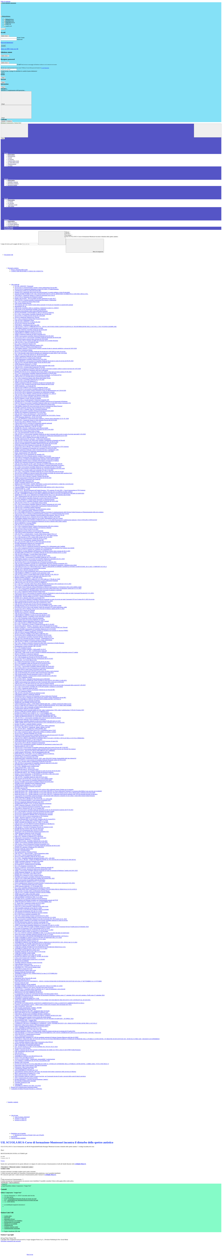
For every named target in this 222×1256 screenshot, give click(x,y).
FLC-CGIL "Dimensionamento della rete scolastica (29, 884)
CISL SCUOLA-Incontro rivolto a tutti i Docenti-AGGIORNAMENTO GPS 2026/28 (38, 463)
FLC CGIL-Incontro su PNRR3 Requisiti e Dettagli (29, 622)
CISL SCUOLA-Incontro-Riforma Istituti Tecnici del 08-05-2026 (32, 362)
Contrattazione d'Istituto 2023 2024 (24, 1068)
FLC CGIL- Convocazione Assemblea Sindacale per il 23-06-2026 (33, 314)
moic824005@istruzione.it (22, 1198)
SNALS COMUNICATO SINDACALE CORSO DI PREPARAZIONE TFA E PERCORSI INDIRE (43, 705)
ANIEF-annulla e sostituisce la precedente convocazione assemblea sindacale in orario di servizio (41, 920)
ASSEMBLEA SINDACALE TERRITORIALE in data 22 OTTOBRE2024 (36, 973)
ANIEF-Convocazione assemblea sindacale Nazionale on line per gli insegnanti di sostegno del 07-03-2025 (44, 809)
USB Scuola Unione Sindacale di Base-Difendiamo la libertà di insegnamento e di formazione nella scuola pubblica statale (48, 587)
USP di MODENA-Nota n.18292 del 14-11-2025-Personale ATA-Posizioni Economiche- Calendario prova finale (46, 565)
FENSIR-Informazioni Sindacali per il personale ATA (29, 543)
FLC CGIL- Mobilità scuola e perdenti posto (27, 766)
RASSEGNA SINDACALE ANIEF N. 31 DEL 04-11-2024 (31, 945)
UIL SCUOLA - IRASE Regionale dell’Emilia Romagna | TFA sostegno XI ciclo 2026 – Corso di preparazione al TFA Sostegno (50, 490)
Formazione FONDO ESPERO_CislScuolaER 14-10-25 (30, 649)
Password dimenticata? (7, 42)
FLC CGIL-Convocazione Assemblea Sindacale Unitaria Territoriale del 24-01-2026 (38, 504)
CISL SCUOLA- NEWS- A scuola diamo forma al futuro (30, 641)
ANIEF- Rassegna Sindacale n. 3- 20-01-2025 (27, 862)
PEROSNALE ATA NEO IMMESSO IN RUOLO (29, 992)
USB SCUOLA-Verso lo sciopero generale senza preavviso (31, 644)
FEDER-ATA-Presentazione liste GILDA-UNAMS (29, 830)
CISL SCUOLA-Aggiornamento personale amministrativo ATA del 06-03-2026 (36, 442)
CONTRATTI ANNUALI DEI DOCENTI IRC (28, 290)
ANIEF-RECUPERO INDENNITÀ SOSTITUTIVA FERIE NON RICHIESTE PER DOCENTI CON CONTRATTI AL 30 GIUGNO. (53, 1000)
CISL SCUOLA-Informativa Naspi (24, 320)
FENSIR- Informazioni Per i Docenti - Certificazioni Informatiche (33, 439)
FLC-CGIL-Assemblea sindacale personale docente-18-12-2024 (32, 887)
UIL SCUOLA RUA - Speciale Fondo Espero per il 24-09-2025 (32, 679)
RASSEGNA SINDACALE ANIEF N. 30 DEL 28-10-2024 (31, 956)
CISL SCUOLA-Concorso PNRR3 (24, 524)
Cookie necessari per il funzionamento (11, 1179)
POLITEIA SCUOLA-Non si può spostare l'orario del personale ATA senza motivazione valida (41, 607)
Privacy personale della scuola (19, 269)
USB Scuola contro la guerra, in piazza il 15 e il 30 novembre (31, 931)
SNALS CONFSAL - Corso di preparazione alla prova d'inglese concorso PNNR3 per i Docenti (41, 627)
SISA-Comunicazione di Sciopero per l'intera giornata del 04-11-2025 (34, 601)
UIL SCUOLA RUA (20, 975)
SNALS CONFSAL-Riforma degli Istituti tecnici (28, 347)
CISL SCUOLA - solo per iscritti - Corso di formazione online (32, 853)
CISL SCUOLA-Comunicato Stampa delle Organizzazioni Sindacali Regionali (36, 506)
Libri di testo (14, 1115)
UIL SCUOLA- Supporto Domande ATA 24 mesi (28, 733)
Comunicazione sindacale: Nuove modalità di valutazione (30, 719)
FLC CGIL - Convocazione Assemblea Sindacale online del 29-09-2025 (34, 666)
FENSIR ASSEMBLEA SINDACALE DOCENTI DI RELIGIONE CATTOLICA (38, 699)
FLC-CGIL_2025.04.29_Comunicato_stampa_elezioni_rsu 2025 (32, 727)
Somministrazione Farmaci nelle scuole (25, 970)
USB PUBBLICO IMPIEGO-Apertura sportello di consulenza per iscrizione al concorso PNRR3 (41, 630)
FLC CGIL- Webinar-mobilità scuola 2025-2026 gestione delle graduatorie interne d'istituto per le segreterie (44, 789)
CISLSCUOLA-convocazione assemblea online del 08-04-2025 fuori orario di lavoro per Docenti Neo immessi (45, 749)
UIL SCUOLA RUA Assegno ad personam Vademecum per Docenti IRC (35, 689)
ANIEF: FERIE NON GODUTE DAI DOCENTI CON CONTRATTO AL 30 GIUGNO (40, 722)
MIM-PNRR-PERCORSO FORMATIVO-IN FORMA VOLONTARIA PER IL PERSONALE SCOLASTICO (46, 889)
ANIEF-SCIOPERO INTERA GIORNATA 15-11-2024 (30, 939)
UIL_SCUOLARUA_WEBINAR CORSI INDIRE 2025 (30, 728)
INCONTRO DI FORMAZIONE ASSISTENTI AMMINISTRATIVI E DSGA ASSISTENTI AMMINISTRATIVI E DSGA (49, 1003)
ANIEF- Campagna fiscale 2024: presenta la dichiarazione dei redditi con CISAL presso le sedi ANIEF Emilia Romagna (48, 1050)
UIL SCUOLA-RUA (20, 1054)
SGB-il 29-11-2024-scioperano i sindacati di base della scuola (31, 906)
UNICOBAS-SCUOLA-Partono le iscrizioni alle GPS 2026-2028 (33, 445)
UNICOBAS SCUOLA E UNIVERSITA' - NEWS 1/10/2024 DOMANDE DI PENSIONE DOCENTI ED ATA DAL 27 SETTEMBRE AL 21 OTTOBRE (58, 981)
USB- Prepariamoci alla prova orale (24, 1051)
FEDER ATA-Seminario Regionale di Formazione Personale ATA (33, 462)
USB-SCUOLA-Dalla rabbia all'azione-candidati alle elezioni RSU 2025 (35, 878)
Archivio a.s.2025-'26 (20, 1118)
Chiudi (3, 77)
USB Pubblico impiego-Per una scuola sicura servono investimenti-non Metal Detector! (38, 406)
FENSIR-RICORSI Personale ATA (24, 481)
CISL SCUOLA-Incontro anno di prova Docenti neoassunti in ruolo (33, 604)
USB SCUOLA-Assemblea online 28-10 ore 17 (28, 965)
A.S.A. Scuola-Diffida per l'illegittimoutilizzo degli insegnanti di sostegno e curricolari (38, 590)
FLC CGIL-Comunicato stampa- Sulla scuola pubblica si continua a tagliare (35, 732)
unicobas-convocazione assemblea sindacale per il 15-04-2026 (32, 396)
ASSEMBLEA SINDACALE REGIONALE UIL (28, 1056)
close (2, 138)
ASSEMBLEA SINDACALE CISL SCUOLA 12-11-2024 (31, 948)
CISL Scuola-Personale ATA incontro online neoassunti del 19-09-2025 (34, 672)
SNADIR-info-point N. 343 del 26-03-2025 (27, 769)
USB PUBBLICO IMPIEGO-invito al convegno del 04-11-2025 (32, 615)
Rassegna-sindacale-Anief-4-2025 (24, 848)
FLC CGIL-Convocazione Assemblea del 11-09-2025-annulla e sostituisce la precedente (39, 686)
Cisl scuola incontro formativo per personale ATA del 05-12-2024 (32, 923)
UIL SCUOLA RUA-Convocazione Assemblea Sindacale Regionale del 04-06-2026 (38, 337)
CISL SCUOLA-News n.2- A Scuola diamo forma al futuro (31, 613)
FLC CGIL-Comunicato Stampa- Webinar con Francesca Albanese (33, 527)
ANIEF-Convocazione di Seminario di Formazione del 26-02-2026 (33, 478)
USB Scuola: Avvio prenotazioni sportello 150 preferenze (30, 309)
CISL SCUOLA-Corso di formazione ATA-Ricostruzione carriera (33, 509)
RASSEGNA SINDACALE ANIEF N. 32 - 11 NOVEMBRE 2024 (33, 713)
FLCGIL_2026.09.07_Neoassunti (24, 286)
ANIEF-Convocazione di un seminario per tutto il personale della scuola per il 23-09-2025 (39, 682)
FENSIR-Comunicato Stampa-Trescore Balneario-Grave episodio (32, 407)
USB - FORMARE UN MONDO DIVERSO (27, 1045)
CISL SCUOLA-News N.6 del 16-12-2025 (26, 529)
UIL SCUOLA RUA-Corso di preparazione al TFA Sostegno (31, 816)
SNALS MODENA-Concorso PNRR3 (25, 523)
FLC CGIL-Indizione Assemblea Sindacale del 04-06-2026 (31, 329)
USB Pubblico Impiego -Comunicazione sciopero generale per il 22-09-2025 (36, 675)
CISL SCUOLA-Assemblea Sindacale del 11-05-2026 (29, 379)
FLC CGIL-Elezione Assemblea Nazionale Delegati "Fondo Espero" (33, 636)
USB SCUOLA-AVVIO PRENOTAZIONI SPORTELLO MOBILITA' (35, 824)
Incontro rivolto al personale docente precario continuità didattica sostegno (35, 714)
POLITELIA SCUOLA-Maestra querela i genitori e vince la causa (33, 456)
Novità (68, 233)
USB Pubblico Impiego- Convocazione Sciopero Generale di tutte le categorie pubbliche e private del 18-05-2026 (46, 348)
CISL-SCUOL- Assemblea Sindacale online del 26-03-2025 (31, 777)
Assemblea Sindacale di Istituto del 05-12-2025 (27, 545)
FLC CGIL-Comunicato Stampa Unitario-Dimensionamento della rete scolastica (36, 526)
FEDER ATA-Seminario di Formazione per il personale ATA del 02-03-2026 (36, 448)
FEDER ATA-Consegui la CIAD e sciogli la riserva (29, 875)
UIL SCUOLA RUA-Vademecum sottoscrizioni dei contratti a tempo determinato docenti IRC (40, 697)
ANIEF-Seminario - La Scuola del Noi (25, 386)
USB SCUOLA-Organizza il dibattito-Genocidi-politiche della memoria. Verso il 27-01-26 (39, 515)
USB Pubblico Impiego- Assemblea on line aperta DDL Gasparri (32, 616)
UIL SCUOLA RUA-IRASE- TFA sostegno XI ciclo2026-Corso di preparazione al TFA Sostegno (42, 446)
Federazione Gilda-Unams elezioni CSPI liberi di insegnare (31, 1065)
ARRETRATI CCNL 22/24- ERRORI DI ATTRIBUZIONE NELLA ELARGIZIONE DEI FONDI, (43, 495)
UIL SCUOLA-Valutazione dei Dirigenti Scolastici (28, 297)
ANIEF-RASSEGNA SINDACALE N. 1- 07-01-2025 (30, 881)
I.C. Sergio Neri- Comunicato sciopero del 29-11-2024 (29, 903)
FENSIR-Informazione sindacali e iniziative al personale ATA (31, 922)
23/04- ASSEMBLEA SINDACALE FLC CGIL (28, 1028)
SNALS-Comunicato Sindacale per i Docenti (27, 317)
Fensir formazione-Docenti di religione (25, 1040)
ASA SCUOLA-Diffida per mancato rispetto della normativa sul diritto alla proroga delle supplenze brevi (43, 473)
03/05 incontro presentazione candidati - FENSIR (28, 1007)
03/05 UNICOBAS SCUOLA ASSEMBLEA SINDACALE (31, 1012)
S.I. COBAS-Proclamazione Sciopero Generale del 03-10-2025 (32, 661)
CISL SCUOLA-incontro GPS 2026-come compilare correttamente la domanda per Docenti (40, 440)
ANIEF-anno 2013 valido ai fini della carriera (27, 894)
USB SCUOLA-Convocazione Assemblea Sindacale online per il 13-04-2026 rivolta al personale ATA (43, 403)
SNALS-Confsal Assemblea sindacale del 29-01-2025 (29, 856)
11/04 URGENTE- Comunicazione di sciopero (27, 1034)
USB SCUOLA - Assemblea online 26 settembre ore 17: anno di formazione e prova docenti (40, 989)
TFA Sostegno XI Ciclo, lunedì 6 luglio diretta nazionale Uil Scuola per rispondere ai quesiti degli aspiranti (44, 304)
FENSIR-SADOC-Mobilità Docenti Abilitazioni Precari (30, 783)
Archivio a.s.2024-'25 (20, 1120)
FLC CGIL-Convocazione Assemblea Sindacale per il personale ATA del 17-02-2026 (38, 467)
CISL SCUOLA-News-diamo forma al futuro (27, 431)
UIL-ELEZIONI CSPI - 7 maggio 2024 (25, 1020)
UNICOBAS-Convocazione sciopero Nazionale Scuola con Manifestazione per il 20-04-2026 (40, 390)
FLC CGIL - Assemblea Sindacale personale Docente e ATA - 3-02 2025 (34, 858)
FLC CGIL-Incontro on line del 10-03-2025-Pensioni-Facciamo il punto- (34, 811)
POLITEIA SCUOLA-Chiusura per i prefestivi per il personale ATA (33, 549)
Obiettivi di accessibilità (10, 1223)
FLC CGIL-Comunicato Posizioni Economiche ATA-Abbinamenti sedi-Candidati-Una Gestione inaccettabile (44, 548)
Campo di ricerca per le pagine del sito (11, 244)
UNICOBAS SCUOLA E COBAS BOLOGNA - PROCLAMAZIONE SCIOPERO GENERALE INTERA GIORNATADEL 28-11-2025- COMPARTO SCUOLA (61, 566)
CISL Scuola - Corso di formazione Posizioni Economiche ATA (32, 844)
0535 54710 (10, 1197)
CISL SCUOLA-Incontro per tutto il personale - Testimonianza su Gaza (34, 638)
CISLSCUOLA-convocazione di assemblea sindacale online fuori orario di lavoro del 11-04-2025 (41, 747)
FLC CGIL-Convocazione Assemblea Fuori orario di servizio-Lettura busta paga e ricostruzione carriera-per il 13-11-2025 (48, 588)
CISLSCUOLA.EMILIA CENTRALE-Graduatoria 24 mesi (31, 387)
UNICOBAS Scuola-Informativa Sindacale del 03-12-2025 (31, 538)
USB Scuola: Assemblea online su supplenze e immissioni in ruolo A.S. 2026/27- (37, 308)
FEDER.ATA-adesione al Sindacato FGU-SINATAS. (29, 847)
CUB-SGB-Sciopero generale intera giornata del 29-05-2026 (31, 339)
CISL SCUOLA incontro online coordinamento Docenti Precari (32, 891)
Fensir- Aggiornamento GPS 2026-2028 (26, 453)
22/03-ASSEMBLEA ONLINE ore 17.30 (26, 1070)
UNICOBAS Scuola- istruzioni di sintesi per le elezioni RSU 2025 (33, 869)
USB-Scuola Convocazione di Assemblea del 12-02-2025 (30, 838)
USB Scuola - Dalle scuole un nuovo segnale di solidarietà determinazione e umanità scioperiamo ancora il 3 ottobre (46, 652)
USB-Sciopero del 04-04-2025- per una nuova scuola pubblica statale (34, 778)
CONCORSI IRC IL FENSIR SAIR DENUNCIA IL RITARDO (33, 944)
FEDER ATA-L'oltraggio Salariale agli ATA (27, 569)
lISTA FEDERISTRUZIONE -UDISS (25, 1009)
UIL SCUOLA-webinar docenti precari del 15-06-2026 (30, 315)
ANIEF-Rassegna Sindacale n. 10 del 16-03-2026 (28, 417)
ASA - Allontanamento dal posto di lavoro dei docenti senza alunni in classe (35, 496)
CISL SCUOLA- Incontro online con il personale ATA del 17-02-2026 (34, 470)
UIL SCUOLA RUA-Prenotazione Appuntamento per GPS (31, 474)
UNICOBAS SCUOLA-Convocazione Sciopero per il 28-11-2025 (33, 560)
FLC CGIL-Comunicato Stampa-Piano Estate (27, 301)
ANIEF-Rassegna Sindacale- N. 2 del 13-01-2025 (28, 872)
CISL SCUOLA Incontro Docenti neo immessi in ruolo (30, 693)
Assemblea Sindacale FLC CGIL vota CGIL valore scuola (30, 1029)
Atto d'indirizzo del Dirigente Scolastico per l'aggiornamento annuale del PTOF (36, 900)
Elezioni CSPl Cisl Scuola (22, 1062)
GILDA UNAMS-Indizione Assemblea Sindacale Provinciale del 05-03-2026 (36, 443)
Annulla (3, 121)
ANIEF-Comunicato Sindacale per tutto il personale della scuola (32, 356)
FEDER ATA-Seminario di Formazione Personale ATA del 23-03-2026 (34, 429)
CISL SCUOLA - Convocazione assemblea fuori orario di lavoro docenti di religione (38, 718)
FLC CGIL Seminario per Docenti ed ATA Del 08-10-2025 (31, 657)
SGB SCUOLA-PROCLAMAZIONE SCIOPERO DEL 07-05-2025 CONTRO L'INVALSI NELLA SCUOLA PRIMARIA (49, 738)
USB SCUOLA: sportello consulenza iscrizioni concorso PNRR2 (33, 892)
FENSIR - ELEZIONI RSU (22, 850)
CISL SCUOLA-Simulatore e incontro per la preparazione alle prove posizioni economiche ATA (41, 563)
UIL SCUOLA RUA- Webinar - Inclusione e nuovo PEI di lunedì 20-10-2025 (36, 626)
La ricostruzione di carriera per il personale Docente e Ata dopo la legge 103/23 (36, 993)
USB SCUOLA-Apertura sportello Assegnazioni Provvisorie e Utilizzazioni (35, 300)
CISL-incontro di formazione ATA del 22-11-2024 (28, 911)
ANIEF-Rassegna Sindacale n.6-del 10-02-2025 (28, 833)
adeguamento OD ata (20, 306)
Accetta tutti (27, 1167)
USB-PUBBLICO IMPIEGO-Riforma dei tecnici (28, 333)
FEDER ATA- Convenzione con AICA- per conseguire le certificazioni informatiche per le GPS (41, 435)
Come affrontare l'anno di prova (23, 964)
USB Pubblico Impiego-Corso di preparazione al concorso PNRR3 (33, 594)
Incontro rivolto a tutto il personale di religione (27, 700)
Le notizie (68, 235)
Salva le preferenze (14, 1182)
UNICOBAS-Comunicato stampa (24, 997)
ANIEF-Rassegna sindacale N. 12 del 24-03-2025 (28, 775)
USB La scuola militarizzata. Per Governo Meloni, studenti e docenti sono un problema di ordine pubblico (44, 492)
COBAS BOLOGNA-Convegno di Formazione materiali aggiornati (33, 423)
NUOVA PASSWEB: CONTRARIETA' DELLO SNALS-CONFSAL (34, 312)
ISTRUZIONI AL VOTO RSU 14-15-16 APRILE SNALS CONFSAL (34, 753)
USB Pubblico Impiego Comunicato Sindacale (27, 694)
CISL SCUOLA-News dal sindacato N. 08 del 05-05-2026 (31, 354)
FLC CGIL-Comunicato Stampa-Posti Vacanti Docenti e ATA (31, 319)
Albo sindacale (15, 284)
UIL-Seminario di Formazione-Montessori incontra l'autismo (31, 912)
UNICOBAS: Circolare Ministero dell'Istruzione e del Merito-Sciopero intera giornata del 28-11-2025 (42, 551)
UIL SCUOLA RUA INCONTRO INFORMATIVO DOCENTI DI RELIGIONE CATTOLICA (41, 936)
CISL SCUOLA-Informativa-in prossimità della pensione (30, 568)
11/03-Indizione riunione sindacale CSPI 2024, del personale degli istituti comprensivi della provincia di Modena (45, 1071)
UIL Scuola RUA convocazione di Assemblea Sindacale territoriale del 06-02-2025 (37, 845)
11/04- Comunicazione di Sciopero (24, 1035)
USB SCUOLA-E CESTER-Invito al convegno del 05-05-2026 (32, 376)
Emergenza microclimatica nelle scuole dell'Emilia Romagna (31, 311)
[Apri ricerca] (207, 130)
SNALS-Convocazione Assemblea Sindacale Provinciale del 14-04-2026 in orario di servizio (40, 351)
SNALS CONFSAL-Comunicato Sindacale (27, 654)
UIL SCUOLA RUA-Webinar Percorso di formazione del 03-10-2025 (34, 658)
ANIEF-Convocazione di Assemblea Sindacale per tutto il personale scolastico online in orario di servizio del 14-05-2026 (48, 368)
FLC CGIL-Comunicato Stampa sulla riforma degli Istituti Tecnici (33, 378)
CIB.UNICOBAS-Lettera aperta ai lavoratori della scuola (30, 669)
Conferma (9, 121)
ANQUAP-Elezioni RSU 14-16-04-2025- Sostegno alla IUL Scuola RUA (35, 819)
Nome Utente (20, 37)
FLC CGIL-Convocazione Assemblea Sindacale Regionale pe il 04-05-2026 (35, 373)
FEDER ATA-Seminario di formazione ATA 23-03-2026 (30, 412)
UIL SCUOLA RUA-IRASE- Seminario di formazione (30, 742)
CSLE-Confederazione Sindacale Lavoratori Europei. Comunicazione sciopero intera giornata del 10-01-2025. (45, 883)
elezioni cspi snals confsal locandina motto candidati (29, 1043)
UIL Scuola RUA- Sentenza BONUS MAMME (28, 864)
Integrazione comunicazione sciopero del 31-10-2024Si (30, 959)
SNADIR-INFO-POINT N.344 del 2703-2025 (27, 764)
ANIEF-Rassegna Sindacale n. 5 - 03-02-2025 (27, 839)
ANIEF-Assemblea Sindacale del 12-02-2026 (27, 482)
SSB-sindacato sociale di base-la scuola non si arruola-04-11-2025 (33, 602)
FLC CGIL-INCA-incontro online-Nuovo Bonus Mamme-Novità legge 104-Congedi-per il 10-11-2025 (43, 583)
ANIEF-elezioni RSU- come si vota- (25, 767)
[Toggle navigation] (14, 130)
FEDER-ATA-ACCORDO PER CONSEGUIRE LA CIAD (31, 820)
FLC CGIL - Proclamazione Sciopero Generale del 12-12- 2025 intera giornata (36, 535)
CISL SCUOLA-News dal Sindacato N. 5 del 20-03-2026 (30, 414)
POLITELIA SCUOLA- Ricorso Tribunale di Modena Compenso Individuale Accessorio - (39, 465)
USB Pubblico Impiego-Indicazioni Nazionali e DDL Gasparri (32, 621)
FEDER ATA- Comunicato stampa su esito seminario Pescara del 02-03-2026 (36, 420)
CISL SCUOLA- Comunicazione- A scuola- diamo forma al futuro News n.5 (36, 534)
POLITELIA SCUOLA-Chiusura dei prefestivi (27, 905)
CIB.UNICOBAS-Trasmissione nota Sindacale (27, 479)
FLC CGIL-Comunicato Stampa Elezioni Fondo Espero (30, 591)
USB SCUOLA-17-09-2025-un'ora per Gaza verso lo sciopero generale (34, 683)
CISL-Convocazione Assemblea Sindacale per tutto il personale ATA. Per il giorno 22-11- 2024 (41, 919)
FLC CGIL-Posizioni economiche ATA (25, 866)
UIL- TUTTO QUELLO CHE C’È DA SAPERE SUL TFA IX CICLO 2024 (36, 1046)
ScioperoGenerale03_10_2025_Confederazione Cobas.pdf (31, 651)
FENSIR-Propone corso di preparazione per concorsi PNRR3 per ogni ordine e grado (38, 605)
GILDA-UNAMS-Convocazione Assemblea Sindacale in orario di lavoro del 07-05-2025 (39, 735)
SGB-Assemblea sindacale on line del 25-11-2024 (28, 908)
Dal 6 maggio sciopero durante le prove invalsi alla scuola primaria (33, 1017)
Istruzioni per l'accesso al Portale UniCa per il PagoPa (29, 1135)
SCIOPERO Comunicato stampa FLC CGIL (27, 998)
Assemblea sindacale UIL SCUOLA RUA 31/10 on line (30, 951)
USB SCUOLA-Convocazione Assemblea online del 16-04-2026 (32, 389)
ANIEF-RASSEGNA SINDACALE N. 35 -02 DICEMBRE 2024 (33, 901)
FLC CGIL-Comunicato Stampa (23, 350)
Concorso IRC (19, 1084)
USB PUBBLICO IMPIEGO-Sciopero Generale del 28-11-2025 (32, 555)
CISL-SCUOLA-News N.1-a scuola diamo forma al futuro (31, 502)
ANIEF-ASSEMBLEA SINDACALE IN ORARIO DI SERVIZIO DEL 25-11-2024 (38, 937)
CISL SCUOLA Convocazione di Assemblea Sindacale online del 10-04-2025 (36, 763)
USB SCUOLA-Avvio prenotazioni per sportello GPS (29, 454)
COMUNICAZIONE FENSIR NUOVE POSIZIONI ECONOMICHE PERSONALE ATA (40, 947)
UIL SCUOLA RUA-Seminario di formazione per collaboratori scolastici (35, 392)
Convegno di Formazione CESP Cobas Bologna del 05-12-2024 (32, 928)
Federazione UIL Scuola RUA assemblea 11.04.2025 (29, 755)
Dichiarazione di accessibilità (12, 1222)
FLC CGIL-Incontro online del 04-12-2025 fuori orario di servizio (33, 541)
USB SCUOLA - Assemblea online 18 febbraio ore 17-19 (30, 485)
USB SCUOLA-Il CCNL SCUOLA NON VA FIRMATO (31, 582)
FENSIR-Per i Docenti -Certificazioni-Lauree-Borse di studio (31, 428)
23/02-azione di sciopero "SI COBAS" (25, 1074)
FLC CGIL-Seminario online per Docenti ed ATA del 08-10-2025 (33, 663)
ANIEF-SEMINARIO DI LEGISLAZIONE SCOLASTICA (31, 895)
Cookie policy (8, 1216)
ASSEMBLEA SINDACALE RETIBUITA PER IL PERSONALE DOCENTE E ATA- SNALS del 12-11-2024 (46, 942)
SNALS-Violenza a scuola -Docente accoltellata (28, 398)
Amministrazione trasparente (12, 1228)
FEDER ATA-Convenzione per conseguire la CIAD (29, 825)
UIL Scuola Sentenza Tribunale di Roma (26, 852)
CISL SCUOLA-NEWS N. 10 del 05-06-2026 (27, 322)
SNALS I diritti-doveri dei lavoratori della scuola (28, 990)
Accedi (3, 29)
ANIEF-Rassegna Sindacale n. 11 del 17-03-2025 (28, 785)
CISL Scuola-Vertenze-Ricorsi (23, 303)
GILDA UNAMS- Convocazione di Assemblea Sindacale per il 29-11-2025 (35, 557)
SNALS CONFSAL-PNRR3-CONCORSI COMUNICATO (31, 633)
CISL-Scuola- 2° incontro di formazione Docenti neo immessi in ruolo (34, 827)
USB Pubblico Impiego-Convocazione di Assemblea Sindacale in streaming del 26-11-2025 (40, 559)
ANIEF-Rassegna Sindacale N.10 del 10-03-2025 (28, 797)
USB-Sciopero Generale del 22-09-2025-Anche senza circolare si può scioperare (37, 671)
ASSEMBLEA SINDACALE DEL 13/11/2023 (28, 1085)
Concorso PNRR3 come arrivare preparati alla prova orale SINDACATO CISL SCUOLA (39, 487)
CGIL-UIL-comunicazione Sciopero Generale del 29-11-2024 (31, 915)
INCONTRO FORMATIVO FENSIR (25, 1081)
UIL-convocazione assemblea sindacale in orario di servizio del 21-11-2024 (35, 917)
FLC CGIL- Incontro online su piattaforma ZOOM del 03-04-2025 (33, 761)
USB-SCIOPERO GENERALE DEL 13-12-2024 (28, 897)
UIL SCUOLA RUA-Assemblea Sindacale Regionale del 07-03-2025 (34, 813)
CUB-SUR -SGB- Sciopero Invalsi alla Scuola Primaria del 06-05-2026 (34, 384)
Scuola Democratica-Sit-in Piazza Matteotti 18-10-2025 (30, 619)
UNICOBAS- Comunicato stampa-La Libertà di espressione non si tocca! (35, 295)
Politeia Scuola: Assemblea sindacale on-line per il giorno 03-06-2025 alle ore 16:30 (37, 721)
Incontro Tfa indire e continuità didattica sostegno (28, 724)
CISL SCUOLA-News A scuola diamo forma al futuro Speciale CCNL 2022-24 (36, 574)
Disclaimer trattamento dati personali (11, 1241)
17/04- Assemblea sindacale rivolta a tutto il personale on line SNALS (34, 1042)
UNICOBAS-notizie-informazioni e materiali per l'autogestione (32, 532)
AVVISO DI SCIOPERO (22, 961)
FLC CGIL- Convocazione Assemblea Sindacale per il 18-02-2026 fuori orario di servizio (39, 471)
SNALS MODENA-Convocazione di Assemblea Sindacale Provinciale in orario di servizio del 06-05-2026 (44, 361)
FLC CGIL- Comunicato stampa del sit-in (26, 688)
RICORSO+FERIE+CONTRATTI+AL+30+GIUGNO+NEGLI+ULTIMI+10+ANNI (38, 986)
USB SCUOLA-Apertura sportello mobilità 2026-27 (29, 425)
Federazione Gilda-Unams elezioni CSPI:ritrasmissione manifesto (32, 1025)
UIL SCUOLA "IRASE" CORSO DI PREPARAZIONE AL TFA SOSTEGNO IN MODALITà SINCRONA (45, 859)
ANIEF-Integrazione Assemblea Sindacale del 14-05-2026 (31, 359)
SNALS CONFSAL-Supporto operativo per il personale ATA (31, 665)
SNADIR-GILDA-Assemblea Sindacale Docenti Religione (31, 898)
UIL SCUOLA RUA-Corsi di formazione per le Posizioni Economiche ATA (35, 562)
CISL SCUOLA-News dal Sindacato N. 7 (26, 381)
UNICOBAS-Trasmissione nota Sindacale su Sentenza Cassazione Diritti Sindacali (37, 457)
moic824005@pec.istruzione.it (22, 1200)
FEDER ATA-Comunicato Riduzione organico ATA (29, 345)
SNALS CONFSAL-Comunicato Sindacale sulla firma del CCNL (33, 576)
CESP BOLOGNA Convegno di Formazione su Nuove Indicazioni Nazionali (36, 696)
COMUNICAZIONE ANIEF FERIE (25, 953)
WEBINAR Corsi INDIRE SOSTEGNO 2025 (27, 702)
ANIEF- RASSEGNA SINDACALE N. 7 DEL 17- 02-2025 (31, 822)
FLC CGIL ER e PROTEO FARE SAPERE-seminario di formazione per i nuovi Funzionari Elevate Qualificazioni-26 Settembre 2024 (52, 926)
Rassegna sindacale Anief (22, 982)
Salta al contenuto (5, 1)
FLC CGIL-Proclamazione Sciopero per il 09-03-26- (29, 432)
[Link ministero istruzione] (8, 3)
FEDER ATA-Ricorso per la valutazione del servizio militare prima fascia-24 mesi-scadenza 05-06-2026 (43, 372)
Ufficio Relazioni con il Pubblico (13, 1220)
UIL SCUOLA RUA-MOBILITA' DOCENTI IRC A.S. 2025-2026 (33, 799)
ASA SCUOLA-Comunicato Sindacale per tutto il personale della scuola (34, 365)
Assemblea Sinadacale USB (22, 1082)
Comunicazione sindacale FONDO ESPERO (27, 708)
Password (19, 39)
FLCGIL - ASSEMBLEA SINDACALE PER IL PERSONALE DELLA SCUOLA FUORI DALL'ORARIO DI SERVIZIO (49, 493)
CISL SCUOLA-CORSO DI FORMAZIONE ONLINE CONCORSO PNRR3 (37, 459)
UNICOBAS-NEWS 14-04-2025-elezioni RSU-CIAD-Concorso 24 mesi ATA (36, 741)
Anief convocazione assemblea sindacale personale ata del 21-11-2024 (34, 934)
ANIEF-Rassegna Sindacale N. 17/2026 (26, 364)
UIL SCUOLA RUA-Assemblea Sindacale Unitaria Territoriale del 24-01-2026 (36, 501)
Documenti (14, 1136)
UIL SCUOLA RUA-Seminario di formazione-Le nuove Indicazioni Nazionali (36, 580)
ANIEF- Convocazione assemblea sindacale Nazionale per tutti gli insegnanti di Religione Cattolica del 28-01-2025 (46, 870)
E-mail (19, 64)
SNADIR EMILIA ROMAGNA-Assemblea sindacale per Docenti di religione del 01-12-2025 (41, 552)
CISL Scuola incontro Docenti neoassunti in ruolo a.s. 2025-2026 (32, 674)
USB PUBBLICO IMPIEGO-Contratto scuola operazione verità (32, 573)
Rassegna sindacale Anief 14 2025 (24, 746)
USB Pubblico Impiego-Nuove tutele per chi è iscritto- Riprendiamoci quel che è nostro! (39, 518)
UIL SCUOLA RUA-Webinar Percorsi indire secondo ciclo (31, 437)
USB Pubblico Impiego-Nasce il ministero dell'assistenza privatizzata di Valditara (37, 460)
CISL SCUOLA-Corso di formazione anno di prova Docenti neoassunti (34, 571)
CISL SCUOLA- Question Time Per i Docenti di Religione (31, 409)
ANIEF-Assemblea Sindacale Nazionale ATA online (29, 861)
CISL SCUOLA (19, 1053)
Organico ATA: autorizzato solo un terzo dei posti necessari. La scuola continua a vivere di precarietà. (42, 292)
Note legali (7, 1217)
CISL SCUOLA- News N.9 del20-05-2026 (26, 342)
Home (67, 232)
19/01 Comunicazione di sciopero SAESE (26, 1078)
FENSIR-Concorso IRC (21, 788)
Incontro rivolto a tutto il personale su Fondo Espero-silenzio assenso (33, 707)
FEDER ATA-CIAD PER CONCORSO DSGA (28, 873)
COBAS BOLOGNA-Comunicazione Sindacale (28, 357)
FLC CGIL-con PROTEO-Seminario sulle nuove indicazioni (31, 370)
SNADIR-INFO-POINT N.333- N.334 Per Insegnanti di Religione (33, 803)
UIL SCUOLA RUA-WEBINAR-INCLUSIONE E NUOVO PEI (33, 635)
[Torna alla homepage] (111, 123)
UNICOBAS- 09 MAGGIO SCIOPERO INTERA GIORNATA (32, 1014)
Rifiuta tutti (15, 1167)
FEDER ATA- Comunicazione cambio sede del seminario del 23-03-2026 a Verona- (38, 415)
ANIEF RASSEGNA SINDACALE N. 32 (26, 940)
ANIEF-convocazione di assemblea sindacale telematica (30, 880)
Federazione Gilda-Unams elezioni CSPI (26, 1067)
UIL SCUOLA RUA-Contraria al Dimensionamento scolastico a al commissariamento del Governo (42, 513)
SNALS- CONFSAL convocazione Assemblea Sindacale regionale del (34, 867)
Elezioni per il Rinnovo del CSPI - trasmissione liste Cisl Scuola (32, 1011)
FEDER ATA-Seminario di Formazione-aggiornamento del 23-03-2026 (34, 451)
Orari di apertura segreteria (18, 1138)
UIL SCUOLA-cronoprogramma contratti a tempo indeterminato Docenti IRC (36, 287)
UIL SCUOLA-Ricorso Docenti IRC (25, 323)
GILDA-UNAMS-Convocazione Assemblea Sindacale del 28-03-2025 (34, 781)
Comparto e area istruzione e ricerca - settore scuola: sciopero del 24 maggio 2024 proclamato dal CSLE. (43, 1004)
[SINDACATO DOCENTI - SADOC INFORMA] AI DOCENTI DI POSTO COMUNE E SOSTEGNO (44, 484)
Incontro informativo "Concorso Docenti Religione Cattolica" (31, 1079)
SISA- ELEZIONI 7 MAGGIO (23, 1006)
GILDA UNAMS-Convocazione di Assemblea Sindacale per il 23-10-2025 (35, 629)
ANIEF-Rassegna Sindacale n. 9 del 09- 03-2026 (28, 426)
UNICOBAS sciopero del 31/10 (23, 968)
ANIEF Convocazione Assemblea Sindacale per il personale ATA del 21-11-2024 (37, 925)
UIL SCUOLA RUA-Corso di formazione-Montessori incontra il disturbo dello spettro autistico (41, 521)
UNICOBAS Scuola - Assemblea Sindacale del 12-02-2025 (31, 841)
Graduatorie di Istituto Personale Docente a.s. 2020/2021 (26, 1088)
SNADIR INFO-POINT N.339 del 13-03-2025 (28, 786)
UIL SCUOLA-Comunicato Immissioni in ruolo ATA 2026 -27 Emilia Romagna (37, 289)
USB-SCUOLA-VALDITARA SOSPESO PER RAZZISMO (32, 909)
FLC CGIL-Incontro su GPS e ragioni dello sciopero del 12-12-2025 (33, 537)
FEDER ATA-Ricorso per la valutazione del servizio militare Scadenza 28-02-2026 (37, 516)
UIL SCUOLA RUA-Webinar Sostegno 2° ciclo (28, 421)
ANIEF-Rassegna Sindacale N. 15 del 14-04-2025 (28, 739)
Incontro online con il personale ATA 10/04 (26, 756)
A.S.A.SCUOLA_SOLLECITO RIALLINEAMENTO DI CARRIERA (35, 750)
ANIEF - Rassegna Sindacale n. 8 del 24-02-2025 (28, 817)
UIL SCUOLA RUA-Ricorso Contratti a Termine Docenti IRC (32, 476)
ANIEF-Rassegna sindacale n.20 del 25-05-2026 (28, 331)
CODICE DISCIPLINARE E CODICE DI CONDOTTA (27, 271)
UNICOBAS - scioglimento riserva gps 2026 (27, 325)
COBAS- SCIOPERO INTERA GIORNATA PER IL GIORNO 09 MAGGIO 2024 (38, 1015)
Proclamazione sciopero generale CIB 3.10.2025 (28, 646)
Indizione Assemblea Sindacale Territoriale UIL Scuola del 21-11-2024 (34, 930)
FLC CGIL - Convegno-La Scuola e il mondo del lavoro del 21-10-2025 (34, 624)
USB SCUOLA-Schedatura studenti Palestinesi (28, 507)
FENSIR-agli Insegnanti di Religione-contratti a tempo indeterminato (33, 640)
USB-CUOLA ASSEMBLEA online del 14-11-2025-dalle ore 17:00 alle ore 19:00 (37, 579)
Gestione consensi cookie (11, 1227)
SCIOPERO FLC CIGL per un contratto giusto (27, 967)
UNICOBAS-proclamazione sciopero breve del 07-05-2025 (31, 736)
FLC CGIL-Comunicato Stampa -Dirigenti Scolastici (29, 510)
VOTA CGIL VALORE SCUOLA (24, 1057)
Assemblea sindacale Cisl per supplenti (25, 984)
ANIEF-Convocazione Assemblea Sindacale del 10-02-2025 (31, 842)
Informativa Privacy (9, 1219)
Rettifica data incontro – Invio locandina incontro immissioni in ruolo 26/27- (35, 298)
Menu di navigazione (98, 251)
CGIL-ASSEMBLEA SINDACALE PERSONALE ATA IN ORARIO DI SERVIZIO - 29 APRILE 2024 (44, 1018)
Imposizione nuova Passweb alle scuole (25, 978)
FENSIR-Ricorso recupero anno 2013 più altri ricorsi (29, 828)
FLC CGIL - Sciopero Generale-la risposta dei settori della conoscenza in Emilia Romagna (39, 643)
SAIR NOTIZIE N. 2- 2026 (22, 488)
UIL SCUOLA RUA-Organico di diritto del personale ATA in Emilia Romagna (36, 340)
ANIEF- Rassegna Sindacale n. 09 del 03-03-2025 (28, 805)
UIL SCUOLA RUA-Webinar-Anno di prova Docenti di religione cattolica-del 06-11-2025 (39, 608)
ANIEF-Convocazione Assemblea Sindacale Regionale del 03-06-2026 (34, 336)
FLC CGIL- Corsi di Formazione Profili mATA (28, 855)
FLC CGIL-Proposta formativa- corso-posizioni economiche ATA (33, 800)
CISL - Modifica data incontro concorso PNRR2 (28, 834)
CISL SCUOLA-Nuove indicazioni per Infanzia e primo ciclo (31, 395)
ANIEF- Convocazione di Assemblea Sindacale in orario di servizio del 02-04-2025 (37, 771)
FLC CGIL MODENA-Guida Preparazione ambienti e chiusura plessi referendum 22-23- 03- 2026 (42, 418)
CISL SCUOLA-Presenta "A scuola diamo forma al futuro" (31, 554)
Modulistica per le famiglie (18, 1133)
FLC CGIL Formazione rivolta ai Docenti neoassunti (29, 618)
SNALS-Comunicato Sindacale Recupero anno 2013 (29, 802)
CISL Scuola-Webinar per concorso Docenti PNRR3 (29, 655)
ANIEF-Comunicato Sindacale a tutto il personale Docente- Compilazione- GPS (37, 449)
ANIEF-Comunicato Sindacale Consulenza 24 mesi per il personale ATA (34, 382)
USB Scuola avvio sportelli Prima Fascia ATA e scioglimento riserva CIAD (35, 730)
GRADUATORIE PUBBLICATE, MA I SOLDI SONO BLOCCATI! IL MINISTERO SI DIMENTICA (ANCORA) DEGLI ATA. (51, 294)
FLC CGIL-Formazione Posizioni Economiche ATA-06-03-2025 (32, 806)
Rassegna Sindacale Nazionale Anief (25, 972)
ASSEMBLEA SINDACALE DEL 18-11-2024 (28, 954)
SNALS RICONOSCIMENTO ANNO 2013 (27, 950)
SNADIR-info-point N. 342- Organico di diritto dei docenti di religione (34, 772)
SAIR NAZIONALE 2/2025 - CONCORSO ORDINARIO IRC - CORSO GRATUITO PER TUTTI (43, 704)
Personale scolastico (13, 268)
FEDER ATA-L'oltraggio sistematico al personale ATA (30, 598)
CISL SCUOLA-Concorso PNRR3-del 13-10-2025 (29, 632)
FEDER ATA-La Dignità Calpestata (24, 612)
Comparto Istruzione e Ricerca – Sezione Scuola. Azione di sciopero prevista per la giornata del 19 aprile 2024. (45, 1031)
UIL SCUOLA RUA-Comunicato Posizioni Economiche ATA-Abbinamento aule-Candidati (40, 546)
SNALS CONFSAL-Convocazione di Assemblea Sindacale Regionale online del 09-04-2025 (40, 760)
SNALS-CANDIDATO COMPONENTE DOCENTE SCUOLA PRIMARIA (36, 1021)
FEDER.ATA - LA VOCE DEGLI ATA (26, 660)
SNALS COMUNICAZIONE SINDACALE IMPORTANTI (32, 711)
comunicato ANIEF (20, 1001)
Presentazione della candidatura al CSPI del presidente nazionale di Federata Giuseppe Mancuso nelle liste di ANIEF (46, 1037)
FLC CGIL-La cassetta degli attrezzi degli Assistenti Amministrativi (33, 585)
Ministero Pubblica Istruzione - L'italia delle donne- (29, 577)
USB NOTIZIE (19, 976)
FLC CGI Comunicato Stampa (23, 691)
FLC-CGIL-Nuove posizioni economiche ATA (27, 914)
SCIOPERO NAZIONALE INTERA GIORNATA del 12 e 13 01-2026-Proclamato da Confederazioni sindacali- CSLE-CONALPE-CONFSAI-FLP (56, 520)
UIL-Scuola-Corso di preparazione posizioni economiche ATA (32, 831)
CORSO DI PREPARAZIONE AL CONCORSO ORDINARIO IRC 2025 (35, 716)
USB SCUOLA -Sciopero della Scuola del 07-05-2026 (30, 367)
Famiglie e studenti (13, 1102)
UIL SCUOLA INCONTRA (23, 1048)
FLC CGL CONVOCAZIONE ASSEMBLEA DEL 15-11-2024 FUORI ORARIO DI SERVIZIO (42, 933)
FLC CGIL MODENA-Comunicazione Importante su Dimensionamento (34, 499)
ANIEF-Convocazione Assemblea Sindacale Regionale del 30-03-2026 (34, 410)
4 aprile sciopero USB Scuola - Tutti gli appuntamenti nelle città (32, 752)
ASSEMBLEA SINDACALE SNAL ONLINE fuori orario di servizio (34, 987)
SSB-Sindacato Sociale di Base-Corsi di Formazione (29, 530)
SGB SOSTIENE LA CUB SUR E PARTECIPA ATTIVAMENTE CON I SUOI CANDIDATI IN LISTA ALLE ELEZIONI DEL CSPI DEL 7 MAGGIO (58, 1032)
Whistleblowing (8, 1225)
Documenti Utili (8, 254)
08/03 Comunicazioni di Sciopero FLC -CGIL (27, 1073)
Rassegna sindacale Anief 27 (22, 979)
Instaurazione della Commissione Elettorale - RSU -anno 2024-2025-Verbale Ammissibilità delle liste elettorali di (45, 758)
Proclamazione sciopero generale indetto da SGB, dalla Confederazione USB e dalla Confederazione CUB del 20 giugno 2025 (49, 710)
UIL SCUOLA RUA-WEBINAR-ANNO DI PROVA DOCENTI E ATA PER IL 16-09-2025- (41, 680)
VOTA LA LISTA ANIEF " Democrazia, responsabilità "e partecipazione (35, 1059)
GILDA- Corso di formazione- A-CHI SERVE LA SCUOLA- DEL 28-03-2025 (37, 774)
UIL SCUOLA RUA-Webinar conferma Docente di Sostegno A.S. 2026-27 (35, 393)
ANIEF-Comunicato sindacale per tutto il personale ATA (30, 334)
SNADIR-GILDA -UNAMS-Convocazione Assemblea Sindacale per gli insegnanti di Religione (41, 401)
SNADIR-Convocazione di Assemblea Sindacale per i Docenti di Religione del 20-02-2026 (40, 468)
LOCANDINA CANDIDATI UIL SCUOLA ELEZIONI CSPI (32, 1060)
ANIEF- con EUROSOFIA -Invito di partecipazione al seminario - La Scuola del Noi (38, 375)
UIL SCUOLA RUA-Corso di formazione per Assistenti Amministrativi (34, 668)
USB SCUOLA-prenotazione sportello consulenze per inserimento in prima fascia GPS (38, 744)
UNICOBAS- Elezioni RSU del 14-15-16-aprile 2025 (29, 808)
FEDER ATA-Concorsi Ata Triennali (25, 610)
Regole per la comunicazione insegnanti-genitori (24, 1087)
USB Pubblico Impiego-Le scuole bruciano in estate (29, 328)
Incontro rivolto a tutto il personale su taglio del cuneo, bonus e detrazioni (35, 725)
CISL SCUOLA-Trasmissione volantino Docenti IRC (29, 540)
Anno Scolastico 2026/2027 (22, 1117)
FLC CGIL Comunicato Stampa (23, 677)
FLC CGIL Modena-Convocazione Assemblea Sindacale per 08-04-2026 (35, 404)
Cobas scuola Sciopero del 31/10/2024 (25, 958)
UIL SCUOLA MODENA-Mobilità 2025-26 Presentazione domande (34, 814)
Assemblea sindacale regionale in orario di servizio (28, 962)
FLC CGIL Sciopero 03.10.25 (23, 647)
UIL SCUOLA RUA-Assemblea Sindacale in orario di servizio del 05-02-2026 (36, 498)
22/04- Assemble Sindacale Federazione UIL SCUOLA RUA (31, 1026)
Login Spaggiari (45, 67)
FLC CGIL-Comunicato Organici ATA (25, 343)
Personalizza (4, 1167)
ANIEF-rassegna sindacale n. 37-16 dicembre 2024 (29, 886)
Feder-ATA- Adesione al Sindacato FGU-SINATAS (29, 836)
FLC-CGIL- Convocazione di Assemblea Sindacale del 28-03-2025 (33, 780)
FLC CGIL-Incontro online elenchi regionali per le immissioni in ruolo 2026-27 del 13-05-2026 (41, 353)
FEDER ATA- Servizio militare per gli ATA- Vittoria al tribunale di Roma (35, 596)
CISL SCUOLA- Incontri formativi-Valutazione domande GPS (32, 400)
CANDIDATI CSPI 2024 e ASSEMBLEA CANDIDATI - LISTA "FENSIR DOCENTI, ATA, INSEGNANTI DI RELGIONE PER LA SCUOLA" (56, 1023)
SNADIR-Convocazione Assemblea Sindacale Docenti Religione (32, 877)
